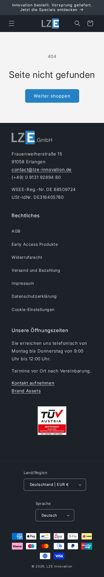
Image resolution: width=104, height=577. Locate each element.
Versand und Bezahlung (36, 270)
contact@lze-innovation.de (42, 169)
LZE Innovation (60, 566)
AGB (16, 230)
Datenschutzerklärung (34, 296)
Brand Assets (26, 391)
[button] (11, 23)
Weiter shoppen (52, 96)
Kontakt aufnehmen (33, 383)
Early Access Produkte (35, 244)
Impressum (23, 283)
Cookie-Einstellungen (33, 309)
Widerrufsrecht (27, 257)
